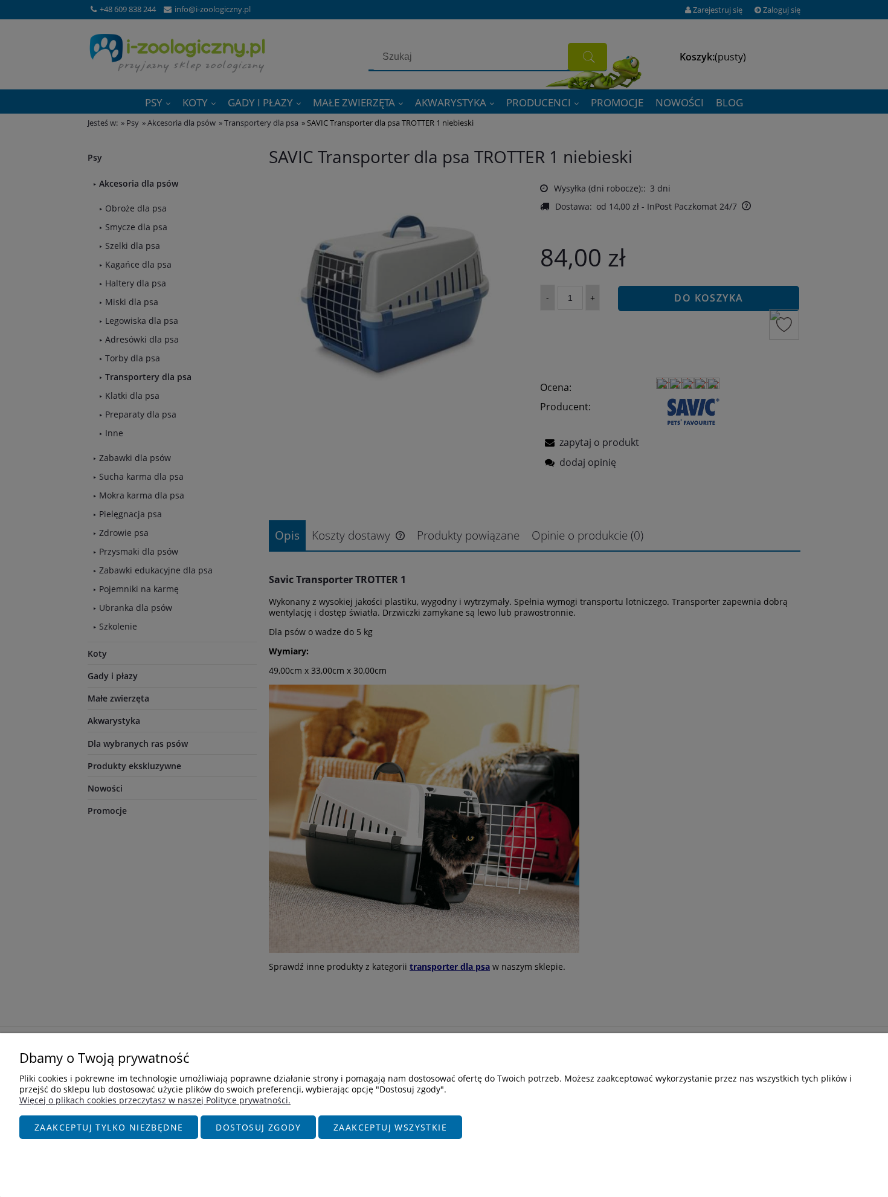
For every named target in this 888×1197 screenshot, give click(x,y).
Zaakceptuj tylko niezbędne (108, 1127)
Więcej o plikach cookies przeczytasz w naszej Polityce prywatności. (155, 1100)
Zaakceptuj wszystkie (390, 1127)
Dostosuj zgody (258, 1127)
